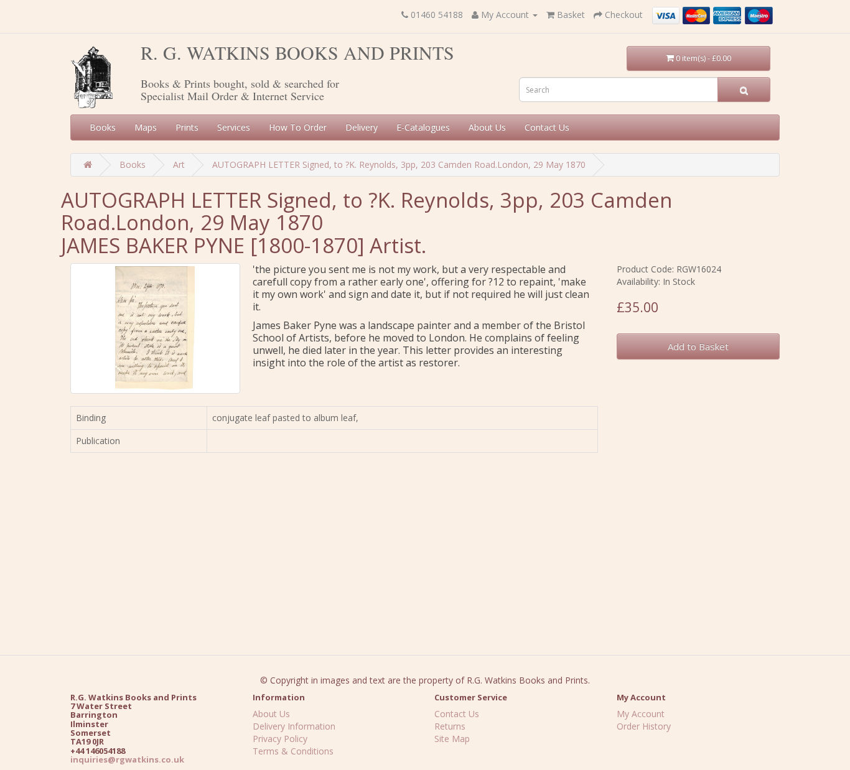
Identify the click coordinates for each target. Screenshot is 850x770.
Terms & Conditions (293, 751)
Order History (644, 726)
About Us (487, 127)
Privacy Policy (280, 738)
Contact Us (547, 127)
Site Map (452, 738)
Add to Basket (698, 346)
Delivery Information (294, 726)
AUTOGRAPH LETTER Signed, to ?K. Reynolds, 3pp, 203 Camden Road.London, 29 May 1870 (399, 164)
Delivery (361, 127)
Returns (449, 726)
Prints (186, 127)
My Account (641, 714)
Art (179, 164)
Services (233, 127)
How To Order (298, 127)
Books (103, 127)
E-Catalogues (423, 127)
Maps (145, 127)
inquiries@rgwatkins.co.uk (127, 759)
